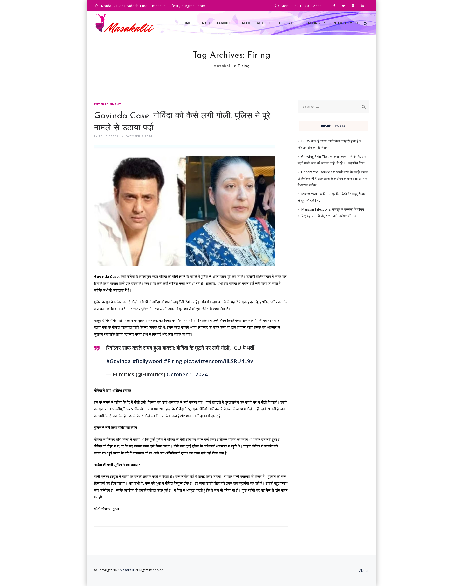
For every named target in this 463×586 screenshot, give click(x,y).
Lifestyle (286, 23)
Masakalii (127, 570)
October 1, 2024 (187, 374)
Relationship (313, 23)
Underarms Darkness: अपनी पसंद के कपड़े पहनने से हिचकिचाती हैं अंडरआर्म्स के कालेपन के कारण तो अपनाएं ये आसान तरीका (333, 178)
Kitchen (264, 23)
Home (186, 23)
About (364, 570)
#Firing (173, 361)
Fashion (224, 23)
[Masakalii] (124, 23)
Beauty (203, 23)
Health (244, 23)
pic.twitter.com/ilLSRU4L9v (218, 361)
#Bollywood (147, 361)
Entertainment (345, 23)
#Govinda (118, 361)
